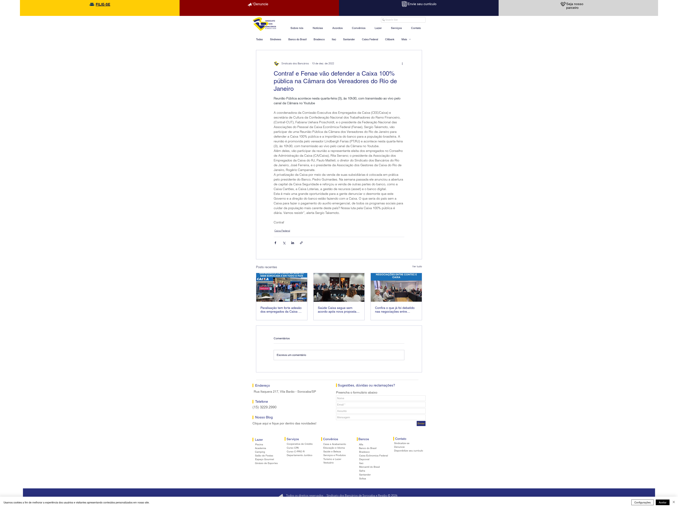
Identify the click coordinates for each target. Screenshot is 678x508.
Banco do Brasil (297, 39)
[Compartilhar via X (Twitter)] (284, 242)
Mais (404, 39)
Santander (349, 39)
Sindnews (275, 39)
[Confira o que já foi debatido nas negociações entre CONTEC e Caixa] (396, 287)
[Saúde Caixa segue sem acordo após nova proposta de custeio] (339, 287)
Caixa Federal (370, 39)
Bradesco (319, 39)
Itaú (334, 39)
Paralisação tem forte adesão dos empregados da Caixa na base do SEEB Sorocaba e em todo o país (281, 309)
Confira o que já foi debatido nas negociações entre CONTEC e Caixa (395, 309)
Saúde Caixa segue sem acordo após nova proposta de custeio (337, 309)
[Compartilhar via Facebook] (275, 242)
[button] (378, 26)
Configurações (642, 502)
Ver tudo (417, 266)
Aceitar (663, 502)
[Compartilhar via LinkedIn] (292, 242)
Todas (259, 39)
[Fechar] (674, 502)
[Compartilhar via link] (301, 242)
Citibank (389, 39)
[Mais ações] (402, 63)
